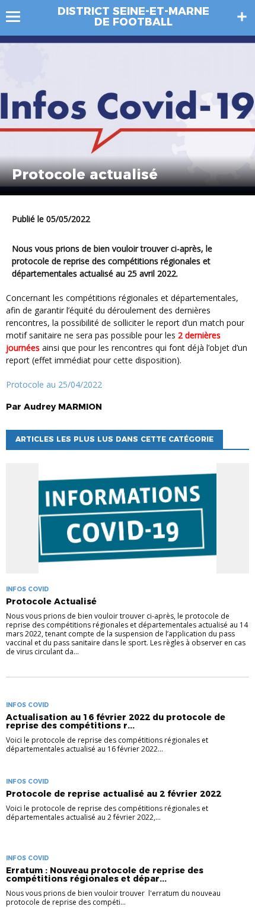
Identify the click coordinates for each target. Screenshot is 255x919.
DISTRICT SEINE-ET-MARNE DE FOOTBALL (133, 16)
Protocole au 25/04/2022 (54, 384)
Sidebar (242, 16)
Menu (18, 16)
